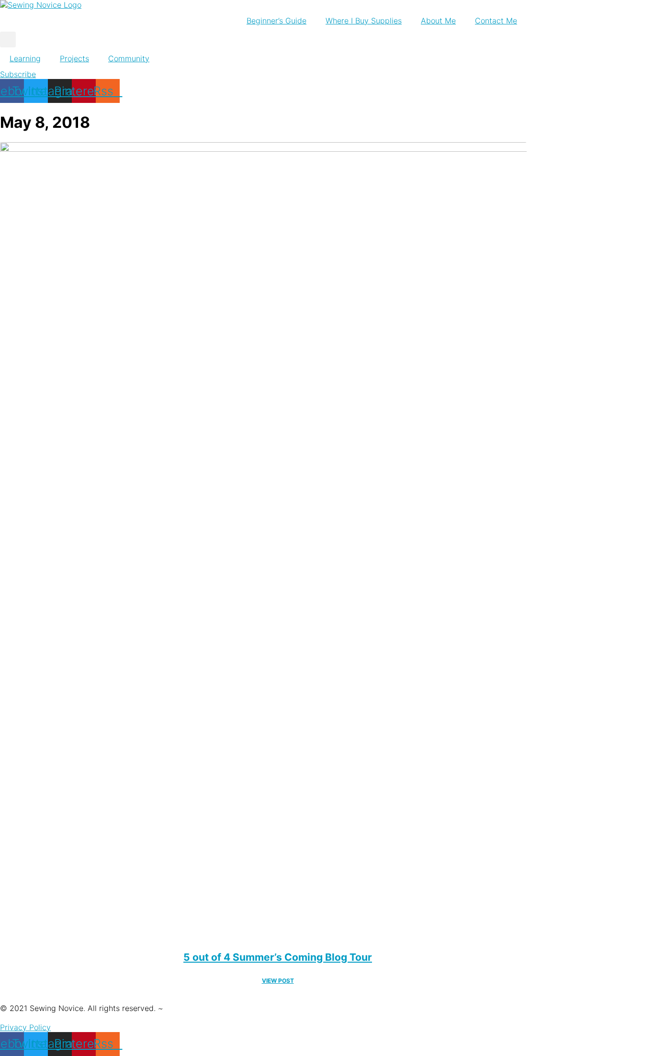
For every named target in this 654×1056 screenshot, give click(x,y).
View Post (278, 980)
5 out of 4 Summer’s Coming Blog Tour (277, 957)
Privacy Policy (25, 1027)
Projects (74, 58)
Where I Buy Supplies (364, 20)
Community (128, 58)
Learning (25, 58)
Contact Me (496, 20)
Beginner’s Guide (276, 20)
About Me (438, 20)
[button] (8, 39)
